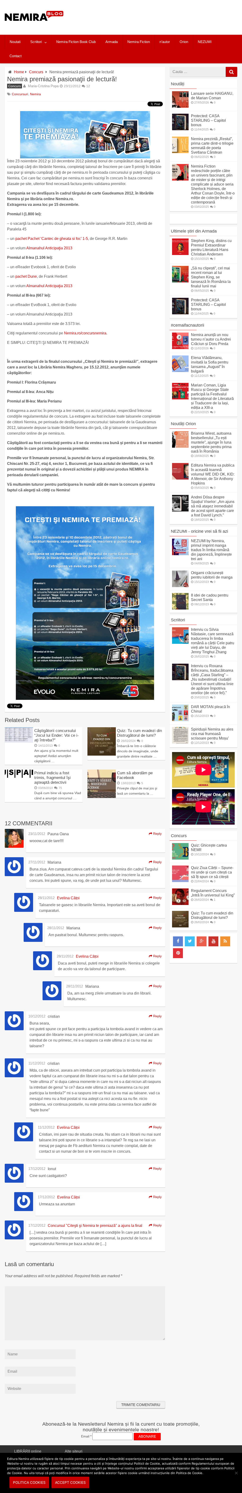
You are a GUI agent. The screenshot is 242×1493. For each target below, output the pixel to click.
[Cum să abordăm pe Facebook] (101, 797)
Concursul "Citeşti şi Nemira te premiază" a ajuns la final (95, 1226)
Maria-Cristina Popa (43, 86)
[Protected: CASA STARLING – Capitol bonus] (180, 129)
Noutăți (177, 84)
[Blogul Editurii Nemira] (34, 25)
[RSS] (225, 941)
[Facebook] (178, 941)
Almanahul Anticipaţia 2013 (49, 248)
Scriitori (36, 42)
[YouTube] (213, 941)
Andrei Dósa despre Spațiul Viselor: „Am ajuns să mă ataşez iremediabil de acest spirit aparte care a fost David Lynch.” (212, 506)
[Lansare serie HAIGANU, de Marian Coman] (180, 106)
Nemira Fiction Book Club (76, 42)
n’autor (165, 42)
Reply (157, 833)
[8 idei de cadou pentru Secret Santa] (180, 608)
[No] (236, 1473)
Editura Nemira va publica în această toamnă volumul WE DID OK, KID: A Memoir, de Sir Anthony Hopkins (212, 474)
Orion (184, 42)
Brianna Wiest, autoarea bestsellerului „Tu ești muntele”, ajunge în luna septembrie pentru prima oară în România (211, 442)
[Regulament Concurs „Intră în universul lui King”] (180, 904)
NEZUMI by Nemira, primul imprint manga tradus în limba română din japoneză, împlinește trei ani (211, 550)
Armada (111, 42)
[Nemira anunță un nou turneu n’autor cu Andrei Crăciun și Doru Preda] (180, 348)
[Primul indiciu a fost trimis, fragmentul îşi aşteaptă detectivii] (19, 777)
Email (86, 1436)
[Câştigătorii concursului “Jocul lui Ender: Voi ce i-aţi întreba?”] (19, 742)
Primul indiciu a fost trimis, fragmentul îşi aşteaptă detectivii (52, 778)
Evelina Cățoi (68, 898)
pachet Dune (26, 276)
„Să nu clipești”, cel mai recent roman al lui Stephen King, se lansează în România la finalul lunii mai (211, 277)
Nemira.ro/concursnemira (85, 333)
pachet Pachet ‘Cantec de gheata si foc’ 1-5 (51, 239)
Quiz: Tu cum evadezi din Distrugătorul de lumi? (139, 733)
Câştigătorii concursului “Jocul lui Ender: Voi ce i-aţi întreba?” (56, 735)
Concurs (36, 72)
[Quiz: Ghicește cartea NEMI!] (180, 858)
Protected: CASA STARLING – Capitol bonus (208, 120)
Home (19, 72)
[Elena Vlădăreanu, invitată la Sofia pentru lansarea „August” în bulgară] (180, 371)
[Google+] (202, 941)
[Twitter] (190, 941)
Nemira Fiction (138, 42)
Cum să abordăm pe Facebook (135, 775)
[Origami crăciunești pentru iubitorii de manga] (180, 586)
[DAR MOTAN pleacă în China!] (180, 720)
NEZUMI (205, 42)
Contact (15, 56)
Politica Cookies (29, 1482)
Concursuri (20, 94)
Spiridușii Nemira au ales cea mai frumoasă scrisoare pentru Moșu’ (212, 733)
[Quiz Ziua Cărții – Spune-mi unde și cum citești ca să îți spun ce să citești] (180, 881)
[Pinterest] (178, 953)
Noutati (15, 42)
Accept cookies (70, 1482)
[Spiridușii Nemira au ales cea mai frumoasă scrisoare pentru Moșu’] (180, 742)
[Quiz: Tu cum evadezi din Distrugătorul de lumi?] (101, 754)
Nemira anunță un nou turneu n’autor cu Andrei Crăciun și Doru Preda (211, 339)
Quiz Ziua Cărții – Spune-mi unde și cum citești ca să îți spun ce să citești (212, 872)
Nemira (35, 94)
